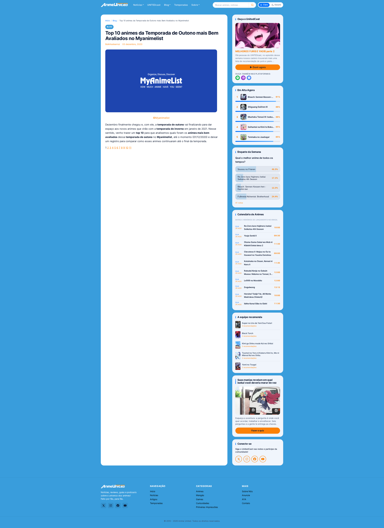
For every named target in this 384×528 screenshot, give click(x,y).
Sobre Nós (247, 491)
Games (199, 499)
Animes (200, 491)
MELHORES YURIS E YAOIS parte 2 (254, 51)
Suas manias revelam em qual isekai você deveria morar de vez (257, 381)
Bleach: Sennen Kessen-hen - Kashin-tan (260, 97)
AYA (244, 499)
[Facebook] (254, 459)
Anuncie (246, 495)
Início (107, 20)
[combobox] (231, 5)
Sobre (194, 4)
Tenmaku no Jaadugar (259, 137)
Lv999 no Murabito (253, 280)
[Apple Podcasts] (243, 78)
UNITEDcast (153, 4)
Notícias (137, 4)
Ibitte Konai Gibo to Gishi (255, 303)
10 (127, 147)
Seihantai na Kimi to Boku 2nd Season (260, 127)
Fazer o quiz (257, 430)
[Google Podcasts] (249, 78)
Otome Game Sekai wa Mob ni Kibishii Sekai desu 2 (258, 244)
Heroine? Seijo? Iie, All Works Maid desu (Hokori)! (257, 295)
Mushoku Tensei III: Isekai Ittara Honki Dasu (260, 117)
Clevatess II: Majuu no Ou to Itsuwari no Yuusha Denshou (257, 253)
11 (130, 147)
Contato (246, 503)
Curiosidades (202, 503)
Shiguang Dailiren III (258, 107)
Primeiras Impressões (207, 507)
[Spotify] (237, 78)
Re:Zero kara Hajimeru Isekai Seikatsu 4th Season (257, 227)
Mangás (200, 495)
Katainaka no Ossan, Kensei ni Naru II (258, 263)
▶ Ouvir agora (258, 67)
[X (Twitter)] (238, 459)
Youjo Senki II (250, 235)
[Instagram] (246, 459)
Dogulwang (249, 287)
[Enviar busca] (252, 5)
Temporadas (181, 4)
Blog (166, 4)
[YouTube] (263, 459)
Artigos (153, 499)
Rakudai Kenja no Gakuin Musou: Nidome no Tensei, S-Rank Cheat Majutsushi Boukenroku (258, 273)
